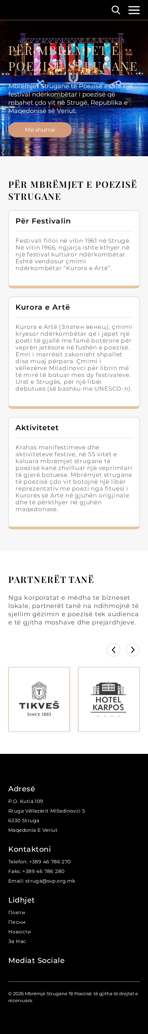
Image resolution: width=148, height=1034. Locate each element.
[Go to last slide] (113, 650)
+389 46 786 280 (43, 871)
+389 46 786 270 (50, 862)
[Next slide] (133, 650)
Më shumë (40, 129)
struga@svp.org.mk (50, 881)
